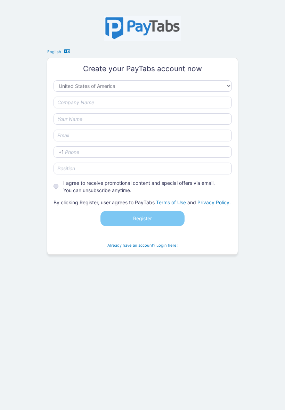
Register (142, 218)
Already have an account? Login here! (142, 245)
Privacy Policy (213, 202)
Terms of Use (171, 202)
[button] (68, 51)
